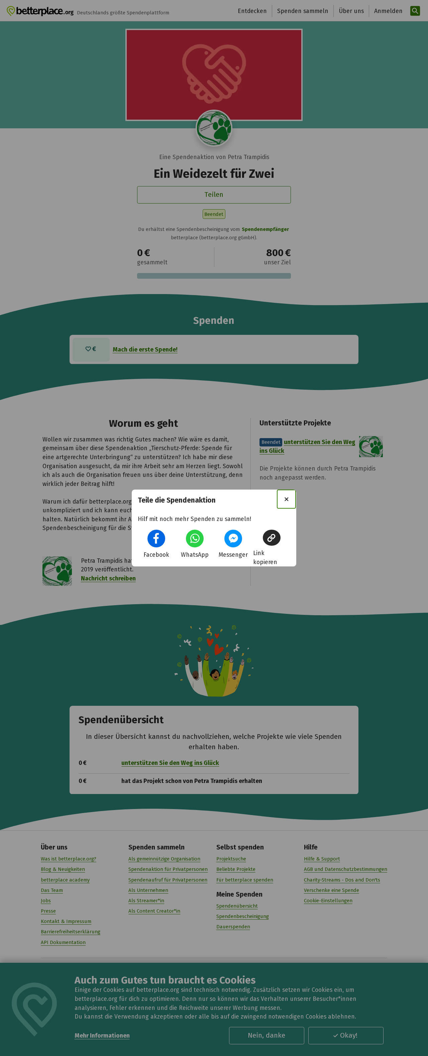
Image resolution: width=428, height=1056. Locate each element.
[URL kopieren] (272, 538)
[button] (156, 538)
